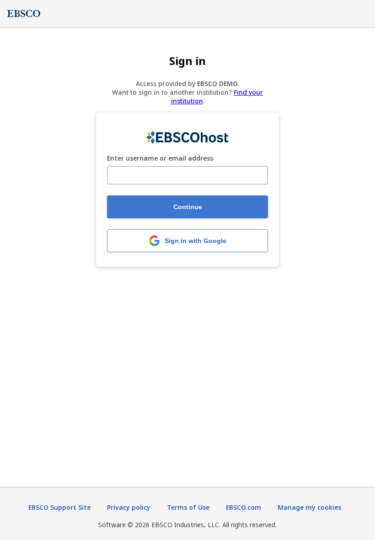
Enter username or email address (160, 158)
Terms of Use (188, 507)
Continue (187, 207)
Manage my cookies (309, 507)
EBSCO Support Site (59, 507)
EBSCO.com (243, 507)
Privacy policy (128, 507)
